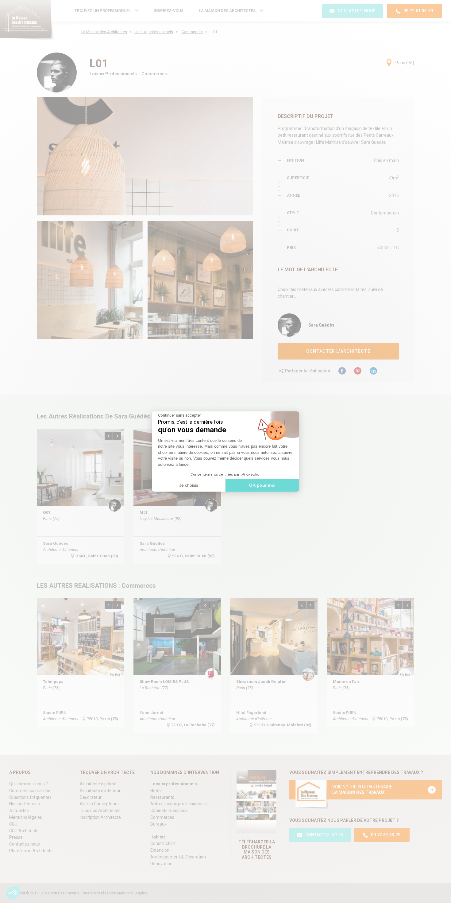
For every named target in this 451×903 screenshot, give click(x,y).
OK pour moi (262, 485)
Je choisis (188, 485)
